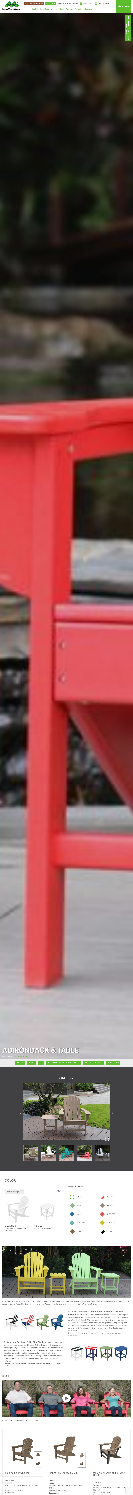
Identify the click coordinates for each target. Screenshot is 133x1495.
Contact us (89, 9)
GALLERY (20, 1063)
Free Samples (50, 3)
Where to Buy (123, 6)
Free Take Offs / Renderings (34, 3)
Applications (79, 9)
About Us (75, 3)
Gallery (62, 9)
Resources (69, 9)
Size (41, 1063)
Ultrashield (54, 9)
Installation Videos (94, 1063)
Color (31, 1063)
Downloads (113, 1063)
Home (4, 1056)
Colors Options (45, 9)
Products (35, 9)
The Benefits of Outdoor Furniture (63, 1063)
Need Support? (128, 28)
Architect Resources (64, 3)
